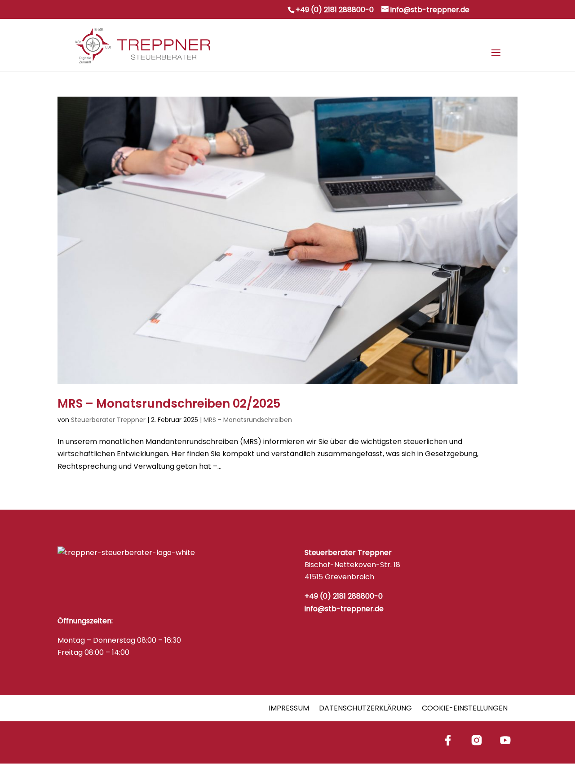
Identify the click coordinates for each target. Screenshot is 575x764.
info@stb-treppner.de (344, 609)
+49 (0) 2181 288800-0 (335, 9)
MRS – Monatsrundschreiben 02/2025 (169, 403)
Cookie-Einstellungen (465, 708)
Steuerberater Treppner (108, 419)
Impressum (289, 708)
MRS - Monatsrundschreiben (247, 419)
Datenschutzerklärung (365, 708)
